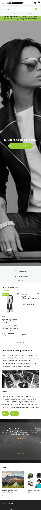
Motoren (14, 413)
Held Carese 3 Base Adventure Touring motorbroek (9, 321)
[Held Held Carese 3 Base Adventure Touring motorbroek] (10, 303)
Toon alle (20, 453)
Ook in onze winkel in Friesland (20, 146)
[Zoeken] (36, 9)
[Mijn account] (35, 3)
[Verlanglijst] (39, 2)
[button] (20, 264)
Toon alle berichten (8, 496)
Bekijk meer (6, 290)
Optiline (24, 294)
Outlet (5, 413)
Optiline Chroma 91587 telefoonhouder (30, 298)
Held (3, 316)
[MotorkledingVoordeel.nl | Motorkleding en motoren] (19, 2)
